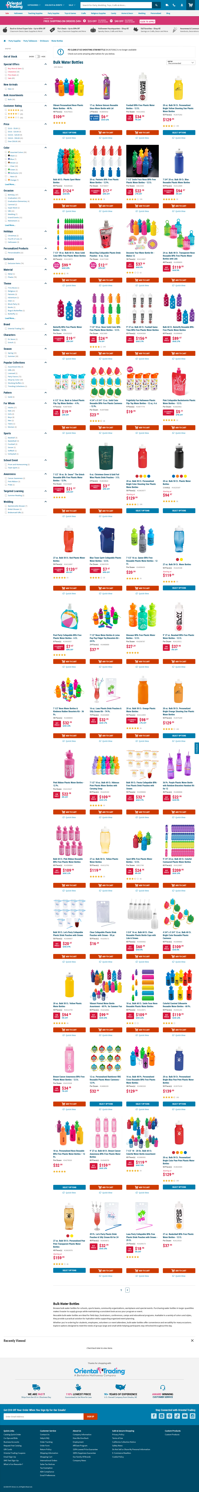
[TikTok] (177, 1416)
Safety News (117, 1445)
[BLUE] (148, 476)
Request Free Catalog (13, 1445)
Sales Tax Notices (47, 1464)
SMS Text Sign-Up (11, 1460)
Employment (78, 1442)
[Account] (182, 5)
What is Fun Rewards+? (13, 1464)
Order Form (45, 1445)
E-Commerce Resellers (121, 1453)
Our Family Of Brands (82, 1456)
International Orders (48, 1460)
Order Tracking (46, 1442)
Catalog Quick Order (12, 1434)
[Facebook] (154, 1416)
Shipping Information (49, 1453)
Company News (79, 1460)
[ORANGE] (141, 476)
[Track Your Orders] (167, 5)
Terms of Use (117, 1438)
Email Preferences (47, 1475)
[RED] (137, 476)
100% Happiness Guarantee (84, 1453)
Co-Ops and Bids (11, 1438)
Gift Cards (8, 1449)
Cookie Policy (118, 1456)
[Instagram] (192, 1416)
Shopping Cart (46, 1456)
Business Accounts (11, 1442)
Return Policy (45, 1449)
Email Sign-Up (10, 1456)
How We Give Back (80, 1438)
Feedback (196, 748)
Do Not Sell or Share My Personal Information (131, 1449)
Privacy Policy (118, 1434)
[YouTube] (185, 1416)
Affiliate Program (80, 1445)
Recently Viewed (14, 1340)
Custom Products (172, 1434)
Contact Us (44, 1434)
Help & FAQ (44, 1438)
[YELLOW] (144, 476)
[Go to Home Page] (5, 41)
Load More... (10, 184)
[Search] (156, 5)
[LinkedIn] (161, 1416)
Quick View (70, 137)
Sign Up (90, 1416)
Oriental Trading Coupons (14, 1453)
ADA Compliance (47, 1471)
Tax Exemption (46, 1468)
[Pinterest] (169, 1416)
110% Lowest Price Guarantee (85, 1449)
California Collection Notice (124, 1442)
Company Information (82, 1434)
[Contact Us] (174, 5)
